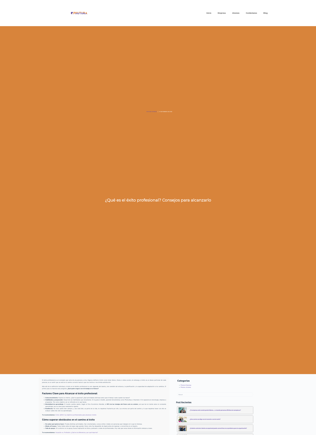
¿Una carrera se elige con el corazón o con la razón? (205, 419)
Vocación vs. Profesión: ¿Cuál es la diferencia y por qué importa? (76, 432)
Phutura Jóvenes (151, 111)
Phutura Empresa (186, 385)
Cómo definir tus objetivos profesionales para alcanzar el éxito (75, 415)
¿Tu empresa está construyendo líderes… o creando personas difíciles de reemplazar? (215, 410)
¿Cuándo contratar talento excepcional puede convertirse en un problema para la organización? (218, 428)
